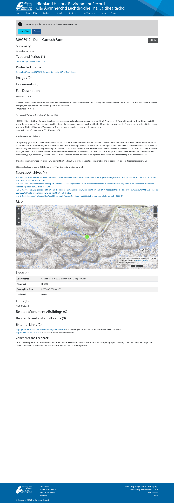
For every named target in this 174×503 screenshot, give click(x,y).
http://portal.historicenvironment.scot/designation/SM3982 (41, 330)
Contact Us (44, 487)
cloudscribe (153, 493)
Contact (114, 13)
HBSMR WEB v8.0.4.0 (149, 490)
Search (60, 13)
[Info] (18, 218)
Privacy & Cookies (47, 493)
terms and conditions (141, 260)
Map (104, 13)
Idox (147, 487)
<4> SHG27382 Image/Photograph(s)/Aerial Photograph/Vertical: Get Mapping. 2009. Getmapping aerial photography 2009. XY (69, 196)
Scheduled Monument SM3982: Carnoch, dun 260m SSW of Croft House (46, 72)
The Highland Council (40, 500)
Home (18, 13)
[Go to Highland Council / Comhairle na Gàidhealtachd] (24, 5)
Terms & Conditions (48, 490)
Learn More (24, 31)
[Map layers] (18, 209)
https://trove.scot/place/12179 (28, 333)
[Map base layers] (18, 214)
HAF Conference (90, 13)
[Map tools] (18, 223)
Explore (46, 13)
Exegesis (138, 487)
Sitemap (43, 496)
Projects (72, 13)
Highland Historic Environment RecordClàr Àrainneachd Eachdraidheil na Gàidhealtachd (80, 6)
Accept (37, 31)
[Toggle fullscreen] (155, 208)
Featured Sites (32, 13)
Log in (155, 496)
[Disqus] (87, 383)
